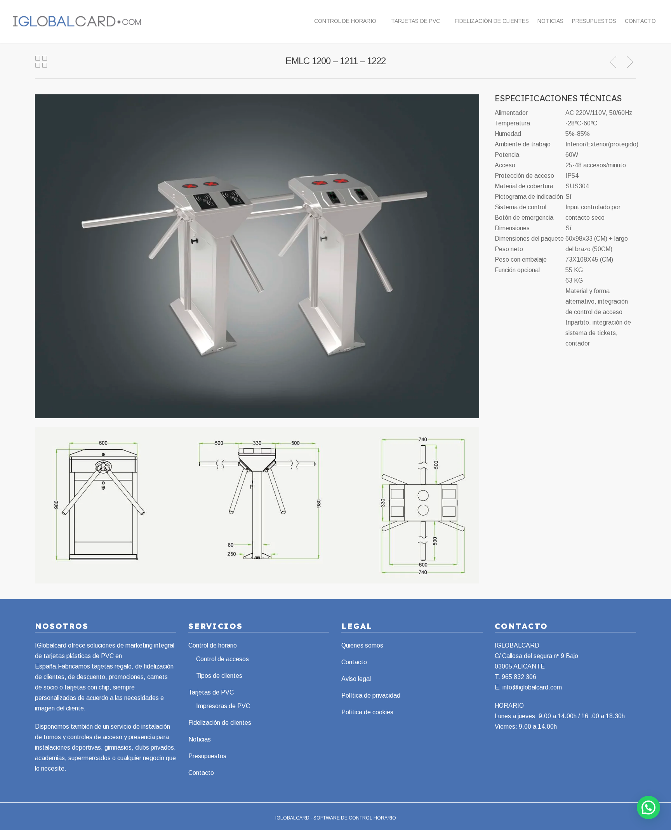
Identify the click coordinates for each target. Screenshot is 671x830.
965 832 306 (519, 677)
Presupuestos (594, 21)
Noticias (550, 21)
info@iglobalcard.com (532, 687)
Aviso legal (356, 678)
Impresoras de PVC (223, 706)
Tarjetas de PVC (415, 21)
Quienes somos (362, 645)
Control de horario (345, 21)
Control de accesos (222, 659)
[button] (648, 807)
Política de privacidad (370, 695)
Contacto (640, 21)
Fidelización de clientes (492, 21)
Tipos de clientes (219, 675)
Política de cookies (367, 712)
